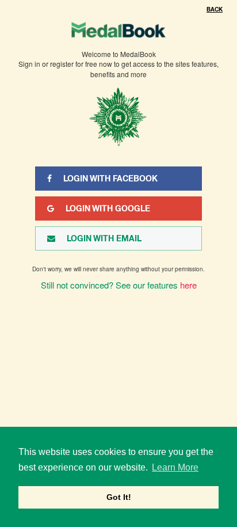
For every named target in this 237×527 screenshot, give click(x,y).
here (188, 285)
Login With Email (104, 238)
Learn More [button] (175, 467)
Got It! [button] (118, 497)
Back (215, 9)
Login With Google (108, 208)
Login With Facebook (110, 178)
